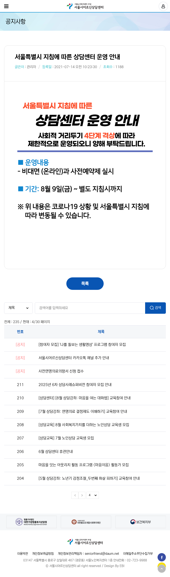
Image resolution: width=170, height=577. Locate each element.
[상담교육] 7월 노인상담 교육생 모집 (66, 438)
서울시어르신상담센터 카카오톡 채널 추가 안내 (74, 358)
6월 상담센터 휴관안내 (56, 452)
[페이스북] (162, 557)
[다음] (81, 495)
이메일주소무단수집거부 (138, 553)
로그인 (163, 6)
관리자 (31, 67)
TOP (162, 569)
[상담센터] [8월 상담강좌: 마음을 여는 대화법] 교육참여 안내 (85, 398)
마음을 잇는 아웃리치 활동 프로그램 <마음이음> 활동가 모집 (84, 465)
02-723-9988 (137, 560)
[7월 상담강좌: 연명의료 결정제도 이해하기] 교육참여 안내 (83, 412)
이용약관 (22, 553)
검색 (158, 308)
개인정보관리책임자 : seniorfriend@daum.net (88, 553)
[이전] (74, 495)
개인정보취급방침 (43, 553)
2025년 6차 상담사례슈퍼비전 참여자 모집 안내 (75, 385)
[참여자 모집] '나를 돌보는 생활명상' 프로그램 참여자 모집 (82, 345)
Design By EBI (114, 566)
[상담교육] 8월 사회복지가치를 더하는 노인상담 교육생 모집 (84, 425)
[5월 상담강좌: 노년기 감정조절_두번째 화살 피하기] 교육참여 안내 (89, 478)
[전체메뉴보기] (6, 6)
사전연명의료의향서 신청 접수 (61, 371)
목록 (85, 283)
